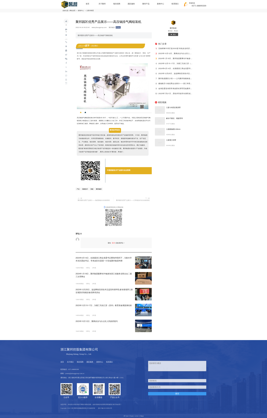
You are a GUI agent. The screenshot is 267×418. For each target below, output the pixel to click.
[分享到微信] (66, 59)
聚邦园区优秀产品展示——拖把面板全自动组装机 (94, 200)
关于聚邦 (102, 4)
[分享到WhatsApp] (66, 75)
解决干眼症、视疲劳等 (174, 118)
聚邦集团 (98, 189)
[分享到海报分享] (66, 79)
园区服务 (131, 4)
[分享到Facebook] (66, 63)
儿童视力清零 (171, 140)
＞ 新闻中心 (80, 10)
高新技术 (85, 189)
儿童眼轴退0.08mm (173, 129)
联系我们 (175, 4)
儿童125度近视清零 (173, 107)
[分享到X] (66, 67)
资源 (92, 189)
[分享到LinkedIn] (66, 71)
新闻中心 (160, 4)
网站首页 (72, 10)
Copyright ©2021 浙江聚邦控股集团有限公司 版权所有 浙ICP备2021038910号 (86, 408)
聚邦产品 (145, 4)
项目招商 (116, 4)
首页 (87, 4)
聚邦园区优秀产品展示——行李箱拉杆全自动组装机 (133, 200)
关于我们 (70, 362)
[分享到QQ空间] (66, 46)
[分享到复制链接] (66, 42)
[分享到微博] (66, 54)
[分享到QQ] (66, 50)
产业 (78, 189)
